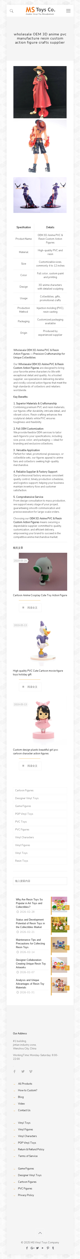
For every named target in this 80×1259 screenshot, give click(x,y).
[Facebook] (27, 1248)
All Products (25, 1084)
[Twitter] (37, 1248)
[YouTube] (43, 1248)
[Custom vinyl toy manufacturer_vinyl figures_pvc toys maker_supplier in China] (40, 11)
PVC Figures (22, 829)
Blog (21, 1097)
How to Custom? (27, 1090)
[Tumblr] (53, 1248)
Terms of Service (27, 1156)
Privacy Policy (26, 1195)
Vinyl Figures (22, 845)
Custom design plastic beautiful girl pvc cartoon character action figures (35, 751)
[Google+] (32, 1248)
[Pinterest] (48, 1248)
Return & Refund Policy (31, 1149)
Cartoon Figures (24, 790)
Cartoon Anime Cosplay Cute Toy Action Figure (40, 595)
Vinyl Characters (24, 837)
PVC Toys (21, 822)
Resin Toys (21, 861)
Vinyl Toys (21, 853)
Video (21, 1104)
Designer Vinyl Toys (27, 798)
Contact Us (24, 1110)
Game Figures (23, 806)
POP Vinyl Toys (24, 814)
